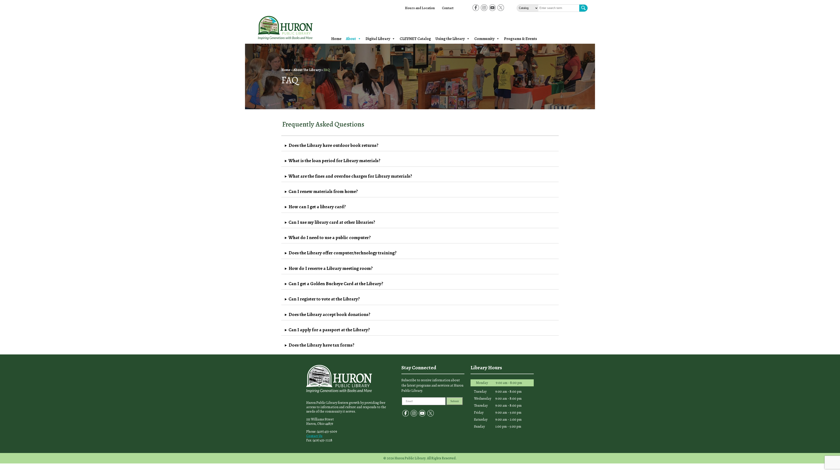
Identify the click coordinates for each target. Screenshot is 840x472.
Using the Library (450, 38)
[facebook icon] (476, 10)
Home (336, 38)
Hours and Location (420, 8)
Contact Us (314, 436)
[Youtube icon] (492, 10)
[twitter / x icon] (501, 10)
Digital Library (378, 38)
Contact (447, 8)
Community (484, 38)
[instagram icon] (484, 10)
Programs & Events (520, 38)
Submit (454, 401)
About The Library (307, 70)
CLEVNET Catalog (415, 38)
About (351, 38)
